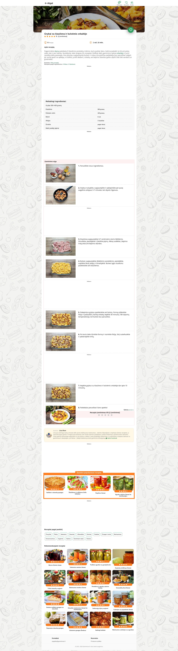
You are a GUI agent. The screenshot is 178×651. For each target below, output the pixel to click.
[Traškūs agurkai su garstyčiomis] (100, 555)
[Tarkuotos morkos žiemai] (77, 556)
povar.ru (131, 410)
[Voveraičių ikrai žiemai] (123, 577)
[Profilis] (132, 2)
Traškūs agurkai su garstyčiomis (100, 565)
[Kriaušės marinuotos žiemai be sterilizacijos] (77, 597)
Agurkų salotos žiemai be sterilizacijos (123, 495)
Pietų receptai (55, 62)
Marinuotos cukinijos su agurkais (123, 630)
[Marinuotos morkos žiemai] (77, 576)
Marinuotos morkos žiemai (77, 587)
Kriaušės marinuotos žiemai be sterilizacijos (77, 608)
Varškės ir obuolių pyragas (54, 492)
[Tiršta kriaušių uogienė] (55, 577)
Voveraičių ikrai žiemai (123, 588)
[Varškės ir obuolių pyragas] (55, 482)
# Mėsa (65, 64)
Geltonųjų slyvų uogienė (100, 608)
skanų (56, 51)
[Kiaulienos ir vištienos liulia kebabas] (77, 482)
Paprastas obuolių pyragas (55, 628)
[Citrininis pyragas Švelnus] (77, 619)
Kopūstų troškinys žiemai (123, 568)
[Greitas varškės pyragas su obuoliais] (55, 597)
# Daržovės (72, 64)
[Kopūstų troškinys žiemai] (123, 556)
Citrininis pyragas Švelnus (77, 630)
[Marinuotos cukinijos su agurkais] (123, 619)
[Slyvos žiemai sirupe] (55, 555)
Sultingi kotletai (100, 630)
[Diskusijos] (120, 2)
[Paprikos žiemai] (100, 482)
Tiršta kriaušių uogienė (55, 588)
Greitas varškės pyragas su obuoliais (55, 608)
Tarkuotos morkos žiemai (78, 567)
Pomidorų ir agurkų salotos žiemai (100, 587)
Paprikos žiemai (100, 493)
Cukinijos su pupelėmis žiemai (123, 609)
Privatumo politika (96, 641)
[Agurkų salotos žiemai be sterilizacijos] (123, 483)
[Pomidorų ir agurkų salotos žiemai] (100, 576)
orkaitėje (120, 53)
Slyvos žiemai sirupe (54, 565)
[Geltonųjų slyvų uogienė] (100, 597)
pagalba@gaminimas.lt (58, 641)
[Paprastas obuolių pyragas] (55, 618)
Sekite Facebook (112, 438)
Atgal (50, 3)
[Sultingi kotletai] (100, 619)
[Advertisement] (66, 80)
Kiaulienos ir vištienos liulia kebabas (77, 493)
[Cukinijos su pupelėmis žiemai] (123, 598)
